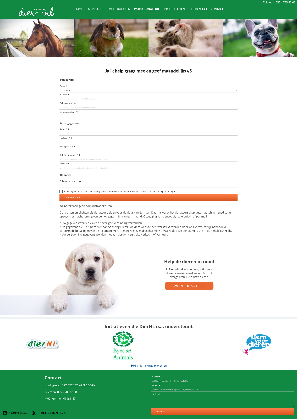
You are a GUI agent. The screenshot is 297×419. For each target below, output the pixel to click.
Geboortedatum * (68, 111)
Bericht (155, 394)
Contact (217, 9)
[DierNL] (36, 17)
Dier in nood (198, 9)
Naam (155, 376)
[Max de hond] (260, 56)
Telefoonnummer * (69, 155)
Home (79, 9)
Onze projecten (119, 9)
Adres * (63, 129)
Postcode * (65, 137)
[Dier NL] (42, 357)
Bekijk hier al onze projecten (148, 365)
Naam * (63, 94)
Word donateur (146, 9)
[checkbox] (61, 191)
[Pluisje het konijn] (111, 56)
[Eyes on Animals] (123, 359)
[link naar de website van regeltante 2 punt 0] (49, 413)
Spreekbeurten (174, 9)
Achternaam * (66, 103)
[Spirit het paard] (37, 56)
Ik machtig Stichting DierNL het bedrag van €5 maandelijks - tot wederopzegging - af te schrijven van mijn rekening (118, 191)
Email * (63, 163)
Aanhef (63, 86)
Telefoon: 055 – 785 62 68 (279, 2)
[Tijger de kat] (185, 56)
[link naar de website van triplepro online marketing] (16, 413)
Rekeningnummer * (69, 181)
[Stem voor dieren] (255, 357)
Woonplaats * (66, 146)
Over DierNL (95, 9)
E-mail (155, 385)
